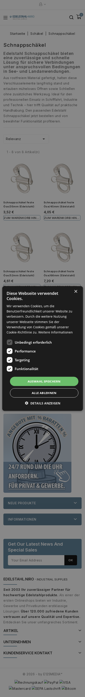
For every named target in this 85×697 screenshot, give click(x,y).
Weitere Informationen (55, 332)
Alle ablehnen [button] (44, 393)
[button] (42, 403)
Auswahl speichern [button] (44, 381)
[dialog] (42, 348)
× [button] (75, 291)
